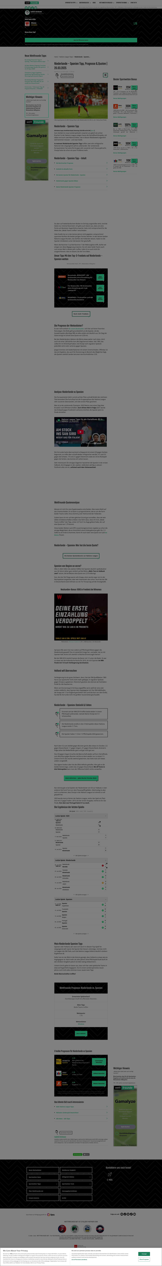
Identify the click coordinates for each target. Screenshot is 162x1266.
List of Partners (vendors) (79, 1259)
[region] (81, 1257)
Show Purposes (144, 1259)
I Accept (144, 1254)
